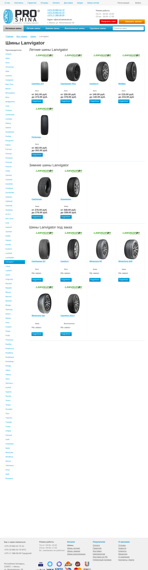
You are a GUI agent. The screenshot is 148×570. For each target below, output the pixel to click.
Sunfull (8, 387)
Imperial (8, 227)
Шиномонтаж (99, 554)
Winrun (8, 461)
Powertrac (9, 340)
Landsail (8, 253)
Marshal (8, 284)
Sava (7, 379)
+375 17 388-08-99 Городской (17, 553)
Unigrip (8, 431)
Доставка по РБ (100, 557)
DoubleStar (9, 132)
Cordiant (8, 119)
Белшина (9, 478)
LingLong (9, 279)
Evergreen (9, 141)
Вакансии (122, 554)
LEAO (7, 275)
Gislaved (8, 180)
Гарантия (32, 3)
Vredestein (9, 444)
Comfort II (93, 84)
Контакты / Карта (126, 560)
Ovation (8, 327)
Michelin (8, 301)
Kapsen (8, 240)
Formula (8, 162)
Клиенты (122, 551)
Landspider (9, 258)
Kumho (8, 245)
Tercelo (8, 396)
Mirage (8, 305)
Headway (9, 210)
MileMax (122, 84)
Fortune (8, 167)
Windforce (9, 457)
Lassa (7, 266)
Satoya (8, 375)
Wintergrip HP (95, 261)
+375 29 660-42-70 (55, 12)
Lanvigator (9, 262)
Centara (8, 110)
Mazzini (8, 297)
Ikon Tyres (9, 219)
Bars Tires (9, 84)
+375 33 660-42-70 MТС (15, 549)
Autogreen (9, 80)
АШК (7, 474)
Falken (8, 145)
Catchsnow (37, 199)
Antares (8, 54)
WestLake (9, 452)
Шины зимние (73, 551)
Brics (7, 97)
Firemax (8, 154)
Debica (8, 123)
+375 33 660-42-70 (55, 10)
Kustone (8, 249)
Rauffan (8, 344)
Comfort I (65, 261)
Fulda (7, 171)
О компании (124, 557)
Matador (8, 288)
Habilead (8, 201)
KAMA (7, 236)
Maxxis (8, 292)
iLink (7, 223)
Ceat (7, 106)
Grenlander (9, 193)
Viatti (7, 439)
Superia (8, 392)
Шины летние (73, 548)
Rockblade (9, 362)
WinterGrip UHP (125, 261)
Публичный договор (102, 560)
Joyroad (8, 232)
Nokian (8, 318)
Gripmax (8, 197)
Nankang (8, 310)
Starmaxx (9, 383)
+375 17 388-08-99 (55, 15)
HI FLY (8, 214)
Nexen (8, 314)
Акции (80, 3)
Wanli (7, 448)
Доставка (68, 3)
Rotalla (8, 366)
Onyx (7, 323)
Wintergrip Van (38, 315)
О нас (7, 3)
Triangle (8, 422)
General (8, 175)
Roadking (9, 353)
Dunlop (8, 136)
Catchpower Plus (68, 84)
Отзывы (44, 3)
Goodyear (9, 188)
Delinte (8, 128)
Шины (70, 545)
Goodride (9, 184)
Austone (8, 76)
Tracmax (8, 418)
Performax (36, 137)
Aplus (7, 58)
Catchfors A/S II (67, 315)
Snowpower (66, 199)
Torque (8, 405)
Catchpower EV (38, 261)
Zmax (7, 470)
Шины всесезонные (76, 554)
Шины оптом (93, 3)
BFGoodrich (10, 93)
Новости (122, 548)
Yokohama (9, 465)
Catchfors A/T (38, 84)
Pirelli (7, 336)
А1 (14, 546)
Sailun (7, 370)
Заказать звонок (133, 21)
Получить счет (108, 21)
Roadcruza (9, 349)
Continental (9, 115)
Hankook (8, 206)
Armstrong (9, 67)
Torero (7, 400)
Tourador (8, 409)
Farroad (8, 149)
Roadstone (9, 357)
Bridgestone (10, 102)
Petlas (7, 331)
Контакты (18, 3)
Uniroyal (8, 435)
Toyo (7, 413)
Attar (7, 71)
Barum (8, 89)
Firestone (9, 158)
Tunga (7, 426)
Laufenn (8, 271)
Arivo (7, 63)
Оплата (56, 3)
